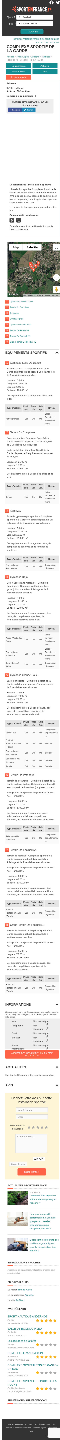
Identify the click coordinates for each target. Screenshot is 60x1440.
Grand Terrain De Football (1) (23, 342)
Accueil (10, 57)
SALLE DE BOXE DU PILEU (25, 1328)
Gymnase (14, 313)
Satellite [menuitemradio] (32, 247)
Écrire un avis (18, 77)
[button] (33, 270)
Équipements (19, 66)
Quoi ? (11, 17)
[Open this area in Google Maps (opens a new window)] (13, 294)
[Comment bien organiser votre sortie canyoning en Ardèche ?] (18, 1198)
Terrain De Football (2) (20, 336)
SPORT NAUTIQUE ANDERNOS (28, 1316)
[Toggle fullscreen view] (56, 247)
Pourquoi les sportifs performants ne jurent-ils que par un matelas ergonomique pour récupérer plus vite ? (43, 1221)
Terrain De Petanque (19, 330)
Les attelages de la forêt (22, 1341)
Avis (45, 71)
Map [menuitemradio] (16, 247)
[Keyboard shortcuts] (25, 295)
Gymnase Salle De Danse (22, 301)
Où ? (12, 24)
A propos (50, 1424)
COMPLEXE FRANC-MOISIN (25, 1353)
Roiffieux (46, 57)
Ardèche (35, 57)
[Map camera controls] (56, 277)
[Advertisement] (30, 148)
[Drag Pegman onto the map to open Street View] (56, 289)
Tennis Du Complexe (19, 307)
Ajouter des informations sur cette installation (32, 1054)
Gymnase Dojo (17, 319)
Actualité (45, 66)
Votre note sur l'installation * (17, 1127)
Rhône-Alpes (22, 57)
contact (9, 1428)
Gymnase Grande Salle (20, 324)
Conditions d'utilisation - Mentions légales (30, 1428)
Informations (18, 71)
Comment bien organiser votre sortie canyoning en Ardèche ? (43, 1199)
